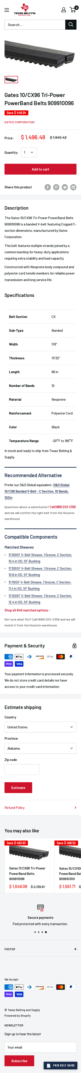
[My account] (63, 9)
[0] (73, 9)
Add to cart (40, 169)
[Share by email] (73, 187)
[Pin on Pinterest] (56, 187)
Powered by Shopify (17, 1015)
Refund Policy (14, 807)
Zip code (10, 760)
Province (11, 738)
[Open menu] (6, 10)
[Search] (70, 25)
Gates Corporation (19, 122)
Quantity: (11, 152)
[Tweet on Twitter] (65, 187)
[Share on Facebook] (48, 187)
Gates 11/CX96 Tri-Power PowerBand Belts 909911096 (27, 873)
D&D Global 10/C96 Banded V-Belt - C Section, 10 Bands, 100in (37, 491)
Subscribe (19, 1061)
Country (10, 717)
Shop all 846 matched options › (27, 610)
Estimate (18, 787)
